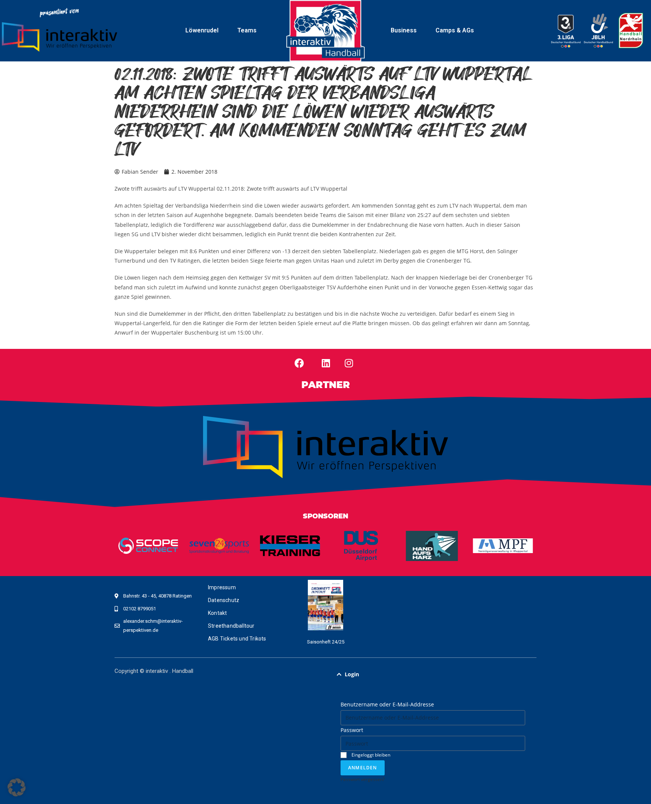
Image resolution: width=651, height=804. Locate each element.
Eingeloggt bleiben (370, 755)
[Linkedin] (325, 363)
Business (404, 30)
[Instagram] (348, 363)
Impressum (222, 587)
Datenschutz (223, 600)
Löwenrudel (202, 30)
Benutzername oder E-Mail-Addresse (387, 704)
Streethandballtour (231, 626)
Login (352, 674)
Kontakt (217, 613)
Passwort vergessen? (363, 779)
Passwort (352, 730)
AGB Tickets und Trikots (237, 639)
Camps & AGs (455, 30)
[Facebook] (299, 363)
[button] (432, 674)
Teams (247, 30)
